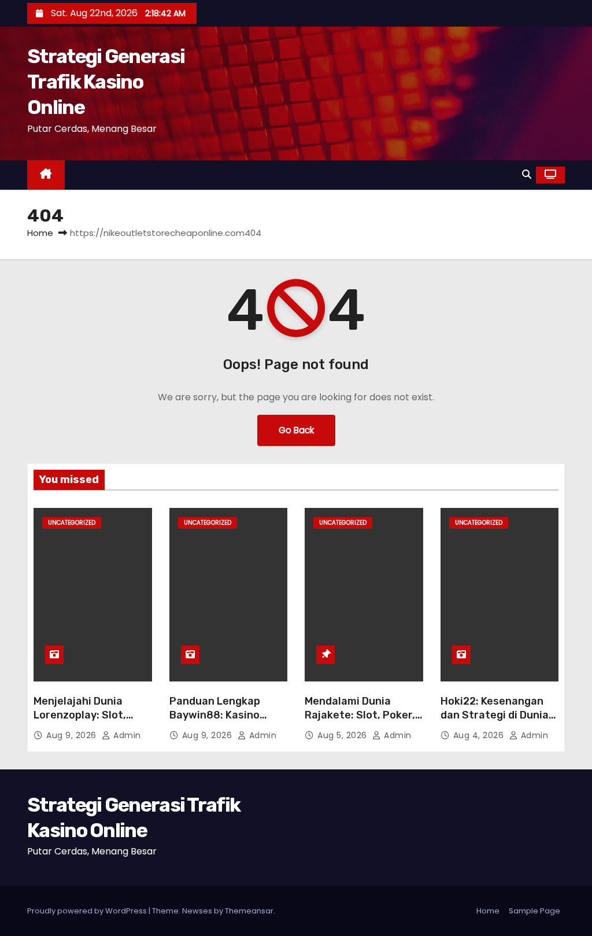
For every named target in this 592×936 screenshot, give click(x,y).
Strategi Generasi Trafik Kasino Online (105, 82)
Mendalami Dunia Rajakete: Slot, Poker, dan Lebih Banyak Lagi (361, 715)
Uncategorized (71, 522)
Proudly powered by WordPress (88, 910)
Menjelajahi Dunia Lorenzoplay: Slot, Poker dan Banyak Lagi (91, 715)
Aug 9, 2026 (72, 735)
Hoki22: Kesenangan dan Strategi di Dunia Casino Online (495, 715)
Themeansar (249, 910)
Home (40, 233)
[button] (526, 174)
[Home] (46, 175)
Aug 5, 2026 (343, 735)
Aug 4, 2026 (479, 735)
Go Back (296, 430)
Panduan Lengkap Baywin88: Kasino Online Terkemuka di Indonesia (220, 722)
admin (126, 735)
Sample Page (534, 910)
